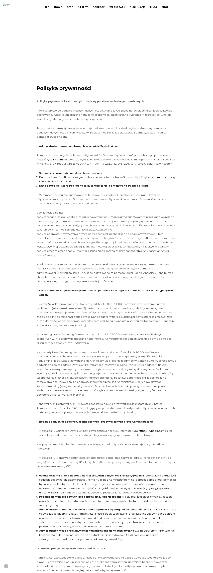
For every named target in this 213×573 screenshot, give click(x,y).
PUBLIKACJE (137, 7)
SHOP (165, 7)
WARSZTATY (117, 7)
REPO (70, 7)
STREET (83, 7)
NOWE (58, 7)
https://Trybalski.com (50, 159)
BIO (46, 7)
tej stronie (135, 250)
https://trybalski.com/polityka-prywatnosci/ (98, 570)
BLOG (153, 7)
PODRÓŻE (99, 7)
